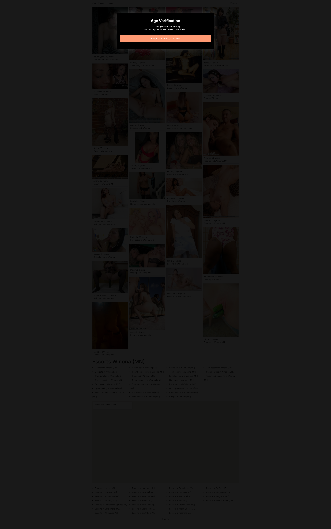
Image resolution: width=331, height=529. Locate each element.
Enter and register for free (165, 38)
